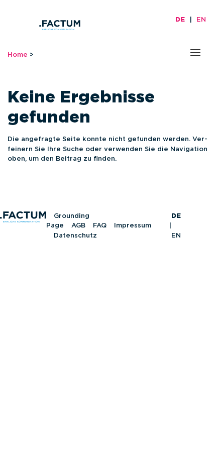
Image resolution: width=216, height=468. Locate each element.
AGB (78, 225)
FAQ (99, 225)
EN (201, 20)
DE (180, 20)
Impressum (132, 225)
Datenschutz (75, 236)
